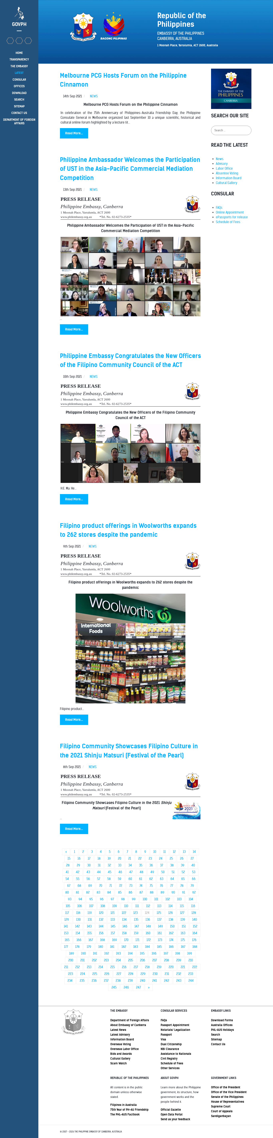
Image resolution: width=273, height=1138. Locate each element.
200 (70, 960)
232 (178, 974)
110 (126, 906)
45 (109, 872)
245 (114, 987)
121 (113, 913)
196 (154, 953)
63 (161, 879)
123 (135, 913)
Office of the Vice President (229, 1092)
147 (137, 926)
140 (194, 919)
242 (166, 981)
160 (148, 933)
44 (99, 872)
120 (101, 913)
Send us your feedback (175, 1119)
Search (215, 1034)
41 (67, 872)
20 (119, 858)
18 (99, 858)
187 (183, 947)
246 (126, 987)
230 (155, 974)
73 (130, 886)
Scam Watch (118, 1063)
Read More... (74, 133)
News (219, 159)
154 (78, 933)
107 (91, 906)
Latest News (118, 1030)
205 (130, 960)
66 (193, 879)
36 (151, 865)
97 (112, 899)
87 (141, 892)
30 (89, 865)
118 (78, 913)
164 (194, 933)
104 (191, 899)
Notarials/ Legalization (175, 1030)
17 (89, 858)
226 (106, 974)
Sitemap (216, 1039)
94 (80, 899)
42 (77, 872)
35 (140, 865)
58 (109, 879)
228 (130, 974)
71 (110, 886)
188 (194, 947)
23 (150, 858)
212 (77, 967)
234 (70, 981)
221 (183, 967)
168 (102, 940)
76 (161, 886)
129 (66, 919)
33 (119, 865)
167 (91, 940)
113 (159, 906)
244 (191, 981)
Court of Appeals (221, 1111)
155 (89, 933)
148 (148, 926)
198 (177, 953)
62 (151, 879)
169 (114, 940)
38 (172, 865)
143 (89, 926)
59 (119, 879)
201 (82, 960)
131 (90, 919)
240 (142, 981)
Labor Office (224, 168)
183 (135, 947)
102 (167, 899)
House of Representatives (227, 1101)
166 (79, 940)
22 (139, 858)
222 (194, 967)
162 (171, 933)
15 (69, 858)
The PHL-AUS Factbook (125, 1114)
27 (192, 858)
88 (151, 892)
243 (178, 981)
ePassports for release (232, 217)
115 (182, 906)
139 (182, 919)
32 (109, 865)
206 (142, 960)
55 (77, 879)
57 (98, 879)
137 (159, 919)
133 (113, 919)
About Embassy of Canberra (128, 1025)
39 (182, 865)
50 (162, 872)
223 (70, 974)
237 (106, 981)
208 (166, 960)
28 (68, 865)
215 (112, 967)
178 (77, 947)
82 (88, 892)
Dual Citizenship (171, 1044)
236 (94, 981)
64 (172, 879)
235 (82, 981)
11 (164, 852)
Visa (163, 1039)
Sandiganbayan (221, 1116)
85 (120, 892)
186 (171, 947)
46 (120, 872)
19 (109, 858)
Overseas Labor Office (124, 1049)
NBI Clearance (170, 1049)
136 (147, 919)
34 (130, 865)
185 (159, 947)
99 (134, 899)
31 (99, 865)
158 (124, 933)
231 (167, 974)
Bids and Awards (121, 1054)
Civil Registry (169, 1058)
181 (112, 947)
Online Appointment (230, 212)
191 (95, 953)
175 (183, 940)
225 (94, 974)
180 (100, 947)
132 (101, 919)
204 (118, 960)
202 (94, 960)
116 (193, 906)
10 (154, 852)
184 (147, 947)
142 (77, 926)
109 (114, 906)
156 (101, 933)
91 (183, 892)
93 (69, 899)
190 (83, 953)
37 (161, 865)
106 (79, 906)
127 (182, 913)
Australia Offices (221, 1025)
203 (106, 960)
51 (173, 872)
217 (136, 967)
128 (193, 913)
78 (181, 886)
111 (137, 906)
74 (140, 886)
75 (151, 886)
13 (184, 852)
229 (142, 974)
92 (194, 892)
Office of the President (225, 1087)
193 (118, 953)
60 (130, 879)
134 (124, 919)
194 (130, 953)
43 (88, 872)
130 (78, 919)
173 (160, 940)
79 (192, 886)
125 (159, 913)
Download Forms (222, 1020)
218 (147, 967)
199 (189, 953)
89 (162, 892)
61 (140, 879)
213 (89, 967)
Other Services (170, 1068)
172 (148, 940)
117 (67, 913)
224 (82, 974)
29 (78, 865)
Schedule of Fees (228, 222)
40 (193, 865)
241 (154, 981)
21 (129, 858)
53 (193, 872)
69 (90, 886)
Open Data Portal (171, 1114)
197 (166, 953)
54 (67, 879)
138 (171, 919)
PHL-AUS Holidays (222, 1030)
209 (178, 960)
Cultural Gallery (226, 183)
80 (67, 892)
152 (195, 926)
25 (171, 858)
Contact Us (218, 1044)
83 (98, 892)
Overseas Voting (120, 1044)
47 (131, 872)
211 (66, 967)
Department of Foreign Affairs (129, 1020)
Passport (166, 1034)
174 (171, 940)
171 (137, 940)
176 (194, 940)
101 (156, 899)
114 (170, 906)
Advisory (222, 164)
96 (102, 899)
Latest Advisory (120, 1034)
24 (160, 858)
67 (68, 886)
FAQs (219, 208)
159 (136, 933)
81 (77, 892)
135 (136, 919)
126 (170, 913)
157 (113, 933)
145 (113, 926)
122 (124, 913)
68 (79, 886)
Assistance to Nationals (176, 1054)
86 (130, 892)
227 (119, 974)
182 (124, 947)
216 (124, 967)
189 (71, 953)
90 (173, 892)
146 (125, 926)
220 (171, 967)
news (94, 96)
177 (66, 947)
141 (66, 926)
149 (160, 926)
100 (145, 899)
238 (118, 981)
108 (103, 906)
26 (181, 858)
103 (179, 899)
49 (152, 872)
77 (171, 886)
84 (109, 892)
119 (90, 913)
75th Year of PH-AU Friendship (129, 1109)
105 (68, 906)
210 (190, 960)
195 (142, 953)
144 (101, 926)
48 (141, 872)
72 (120, 886)
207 (154, 960)
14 (194, 852)
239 (130, 981)
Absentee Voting (227, 173)
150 (172, 926)
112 (148, 906)
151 (184, 926)
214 (101, 967)
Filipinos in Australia (123, 1105)
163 (183, 933)
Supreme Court (220, 1106)
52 (183, 872)
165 (67, 940)
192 (106, 953)
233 (190, 974)
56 (88, 879)
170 (126, 940)
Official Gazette (171, 1109)
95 (91, 899)
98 (123, 899)
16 (79, 858)
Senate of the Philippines (227, 1097)
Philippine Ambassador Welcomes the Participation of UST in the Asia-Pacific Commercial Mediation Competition (130, 169)
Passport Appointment (175, 1025)
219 (159, 967)
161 (159, 933)
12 (174, 852)
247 (138, 987)
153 (66, 933)
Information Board (228, 178)
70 (100, 886)
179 (89, 947)
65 (183, 879)
